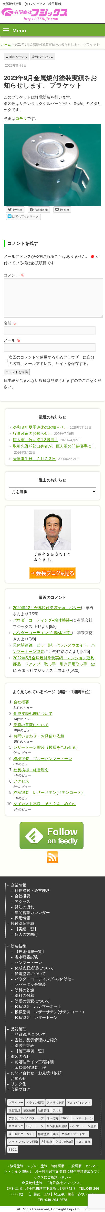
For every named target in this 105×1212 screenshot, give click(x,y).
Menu (19, 30)
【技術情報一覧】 (30, 952)
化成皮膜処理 (64, 1142)
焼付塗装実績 (22, 923)
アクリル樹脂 (55, 1102)
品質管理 (18, 1029)
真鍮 (55, 1134)
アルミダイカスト (79, 1102)
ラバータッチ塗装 (30, 984)
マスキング (16, 1126)
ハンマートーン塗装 (83, 1126)
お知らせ (18, 1078)
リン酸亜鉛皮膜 (57, 1126)
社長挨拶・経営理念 (31, 770)
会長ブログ (20, 1089)
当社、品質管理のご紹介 (36, 1040)
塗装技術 (18, 946)
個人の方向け (26, 934)
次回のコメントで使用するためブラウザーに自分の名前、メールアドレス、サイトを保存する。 (51, 360)
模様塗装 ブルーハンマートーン (42, 759)
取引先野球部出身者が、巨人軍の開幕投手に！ (54, 446)
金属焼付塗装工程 (30, 1067)
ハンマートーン (28, 963)
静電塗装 (44, 1134)
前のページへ (16, 57)
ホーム (6, 44)
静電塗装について (30, 974)
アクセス (21, 781)
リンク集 (18, 1084)
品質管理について (30, 1034)
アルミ (56, 1110)
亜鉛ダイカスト (24, 1134)
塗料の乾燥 (24, 990)
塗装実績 (14, 1110)
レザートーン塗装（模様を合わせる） (46, 747)
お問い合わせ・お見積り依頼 (38, 736)
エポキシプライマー (74, 1134)
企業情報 (18, 885)
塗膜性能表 (24, 1045)
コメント (14, 275)
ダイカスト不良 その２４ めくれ (44, 804)
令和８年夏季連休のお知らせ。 (40, 427)
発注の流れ (24, 907)
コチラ (21, 118)
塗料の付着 (24, 995)
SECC (13, 1149)
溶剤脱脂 (46, 1142)
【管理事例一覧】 (30, 1051)
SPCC (65, 1118)
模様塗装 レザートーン (36, 1017)
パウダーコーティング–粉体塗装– (42, 620)
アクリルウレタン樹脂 (23, 1142)
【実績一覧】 (26, 929)
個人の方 (52, 1118)
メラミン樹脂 (35, 1102)
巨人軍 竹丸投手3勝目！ (35, 440)
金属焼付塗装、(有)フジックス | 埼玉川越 (34, 14)
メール (12, 340)
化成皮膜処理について (32, 714)
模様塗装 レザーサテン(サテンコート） (49, 792)
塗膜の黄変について (31, 725)
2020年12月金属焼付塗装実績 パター (47, 608)
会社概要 (21, 702)
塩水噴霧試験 (26, 957)
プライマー (16, 1102)
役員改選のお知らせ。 (32, 433)
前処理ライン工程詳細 (34, 1062)
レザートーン (35, 1126)
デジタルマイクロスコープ (26, 1118)
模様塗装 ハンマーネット (38, 1006)
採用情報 (22, 918)
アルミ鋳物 (83, 1142)
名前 (10, 323)
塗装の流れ (20, 1056)
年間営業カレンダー (32, 913)
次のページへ (42, 57)
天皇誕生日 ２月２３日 (34, 459)
